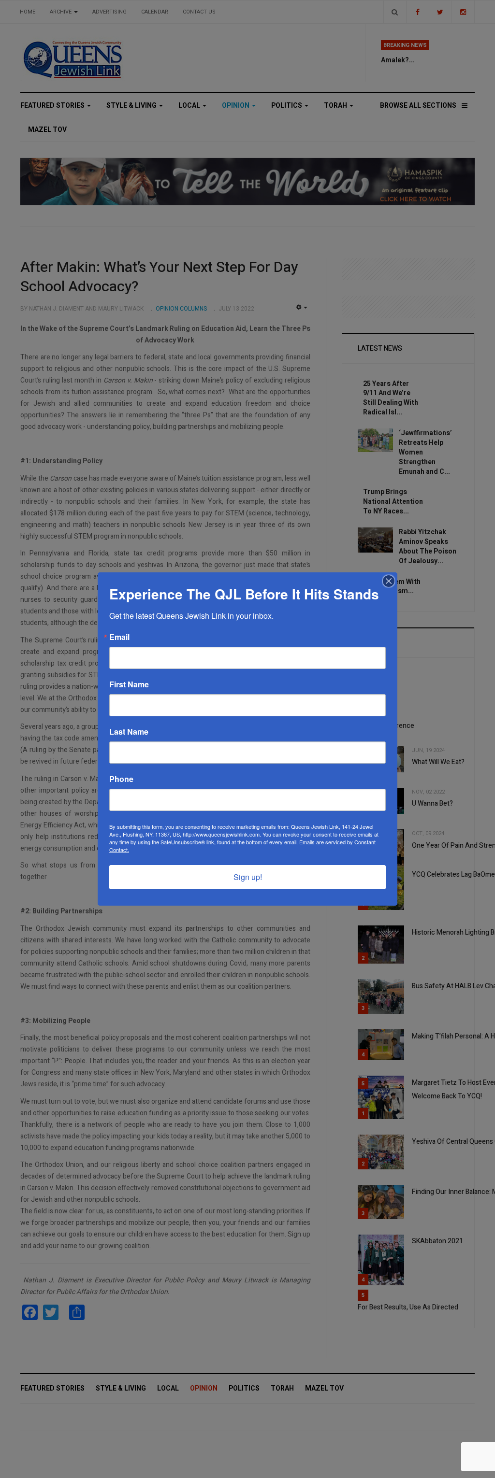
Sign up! (247, 876)
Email (119, 637)
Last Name (128, 732)
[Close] (388, 581)
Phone (121, 779)
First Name (129, 684)
